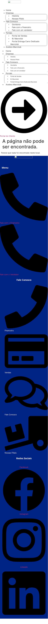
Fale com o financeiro (21, 27)
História (15, 16)
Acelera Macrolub (13, 47)
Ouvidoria (16, 24)
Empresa (9, 13)
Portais (9, 33)
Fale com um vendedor (22, 30)
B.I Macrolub (17, 38)
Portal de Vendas (19, 36)
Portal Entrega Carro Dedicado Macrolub (24, 42)
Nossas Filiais (18, 18)
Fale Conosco (12, 21)
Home (8, 51)
